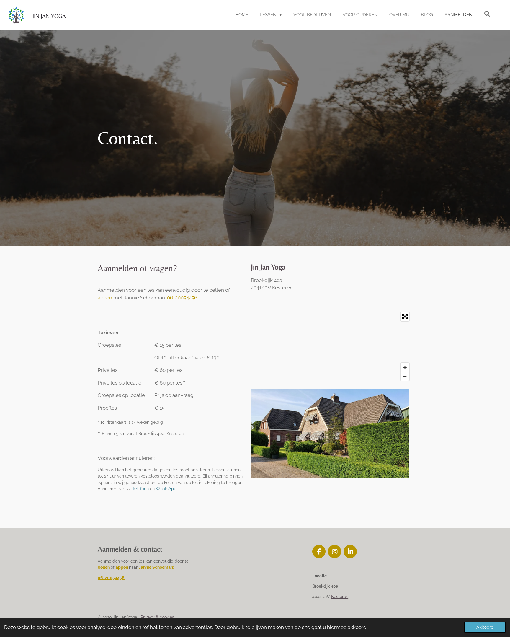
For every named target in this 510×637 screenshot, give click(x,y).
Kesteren (339, 596)
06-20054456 (182, 298)
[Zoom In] (405, 367)
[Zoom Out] (405, 376)
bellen (104, 567)
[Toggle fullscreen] (405, 316)
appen (105, 298)
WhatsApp (166, 488)
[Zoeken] (487, 14)
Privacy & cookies (157, 617)
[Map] (331, 346)
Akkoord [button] (484, 627)
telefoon (141, 488)
